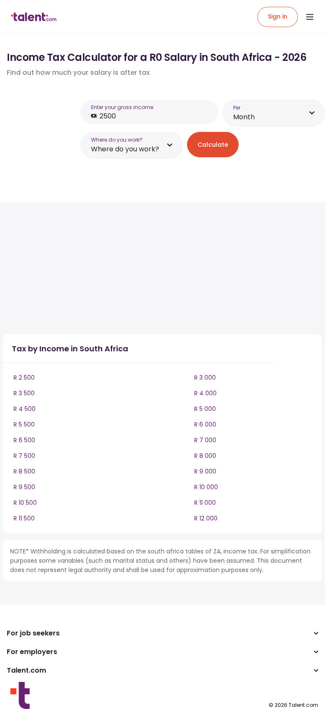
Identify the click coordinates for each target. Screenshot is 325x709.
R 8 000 (205, 456)
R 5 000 (205, 409)
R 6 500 (24, 440)
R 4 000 (205, 393)
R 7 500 (24, 456)
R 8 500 (24, 471)
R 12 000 (206, 518)
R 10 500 (25, 502)
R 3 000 (205, 377)
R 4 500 (25, 409)
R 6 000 (205, 424)
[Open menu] (310, 17)
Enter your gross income (122, 107)
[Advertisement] (151, 268)
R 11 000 (205, 502)
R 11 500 (24, 518)
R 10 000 (206, 487)
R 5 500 (24, 424)
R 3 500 (24, 393)
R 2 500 (24, 377)
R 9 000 (205, 471)
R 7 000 (205, 440)
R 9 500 (24, 487)
